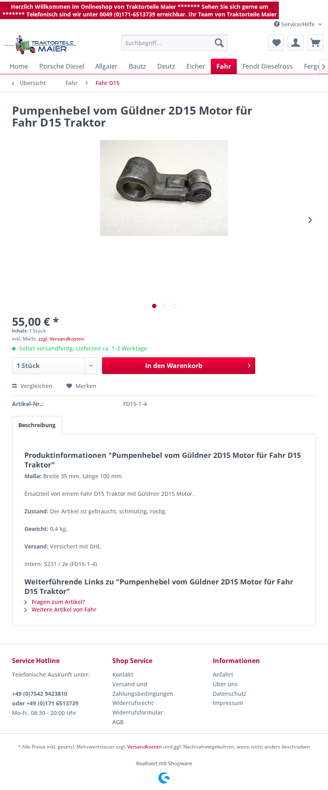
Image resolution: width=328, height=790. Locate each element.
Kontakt (122, 674)
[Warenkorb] (315, 43)
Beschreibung (37, 425)
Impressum (228, 703)
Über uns (225, 684)
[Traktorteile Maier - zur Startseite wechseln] (40, 45)
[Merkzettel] (276, 43)
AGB (118, 722)
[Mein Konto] (296, 43)
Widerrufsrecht (132, 703)
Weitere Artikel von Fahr (63, 609)
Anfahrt (223, 674)
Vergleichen (35, 386)
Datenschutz (229, 693)
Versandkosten (144, 746)
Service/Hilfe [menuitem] (298, 24)
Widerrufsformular (137, 712)
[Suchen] (219, 43)
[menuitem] (174, 43)
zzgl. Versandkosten (61, 338)
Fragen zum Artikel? (57, 602)
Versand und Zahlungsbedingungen (142, 688)
